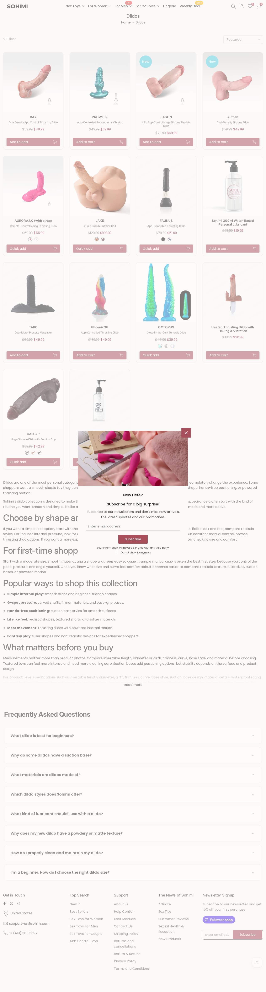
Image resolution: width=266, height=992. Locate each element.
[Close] (186, 433)
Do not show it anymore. (136, 552)
